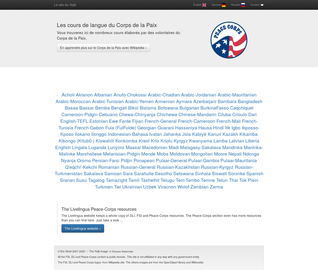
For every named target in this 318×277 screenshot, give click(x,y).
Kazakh (230, 133)
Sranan (67, 180)
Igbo (236, 127)
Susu (81, 180)
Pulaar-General (171, 160)
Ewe (113, 120)
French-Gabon (89, 127)
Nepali (235, 153)
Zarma (216, 186)
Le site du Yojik (65, 4)
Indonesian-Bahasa (128, 133)
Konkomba (126, 140)
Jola (186, 133)
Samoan (113, 173)
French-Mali (228, 120)
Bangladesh (250, 101)
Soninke (236, 173)
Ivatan (155, 133)
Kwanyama (200, 140)
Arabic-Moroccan (73, 101)
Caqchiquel (241, 107)
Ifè (227, 127)
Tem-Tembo (188, 180)
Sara (128, 173)
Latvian (236, 140)
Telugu (167, 180)
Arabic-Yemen (139, 101)
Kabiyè (199, 133)
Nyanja (68, 160)
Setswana (183, 173)
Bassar (86, 107)
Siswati (219, 173)
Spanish (254, 173)
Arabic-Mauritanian (237, 94)
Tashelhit (150, 180)
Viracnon (167, 186)
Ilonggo (99, 133)
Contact (255, 4)
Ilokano (82, 133)
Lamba (220, 140)
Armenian (165, 101)
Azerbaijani (204, 101)
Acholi (68, 94)
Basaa (71, 107)
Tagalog (96, 180)
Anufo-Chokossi (130, 94)
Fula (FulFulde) (120, 127)
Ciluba (224, 114)
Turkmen (104, 186)
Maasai (133, 147)
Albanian (103, 94)
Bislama (148, 107)
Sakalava (93, 173)
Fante (125, 120)
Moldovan (180, 153)
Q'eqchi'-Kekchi (81, 166)
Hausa (205, 127)
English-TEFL (74, 120)
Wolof (183, 186)
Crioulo (239, 114)
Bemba (102, 107)
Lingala (79, 147)
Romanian (108, 166)
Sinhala (203, 173)
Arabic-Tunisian (108, 101)
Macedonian (154, 147)
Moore (220, 153)
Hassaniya (186, 127)
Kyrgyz (181, 140)
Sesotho (163, 173)
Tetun (222, 180)
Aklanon (84, 94)
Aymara (184, 101)
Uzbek (149, 186)
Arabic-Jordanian (198, 94)
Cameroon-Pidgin (79, 114)
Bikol (133, 107)
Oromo (84, 160)
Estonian (98, 120)
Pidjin (126, 160)
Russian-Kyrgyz (217, 166)
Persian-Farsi (105, 160)
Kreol (144, 140)
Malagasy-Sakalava (200, 147)
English (197, 4)
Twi (117, 186)
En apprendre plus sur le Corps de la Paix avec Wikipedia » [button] (103, 47)
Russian (236, 4)
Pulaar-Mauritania (238, 160)
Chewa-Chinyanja (137, 114)
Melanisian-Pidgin (121, 153)
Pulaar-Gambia (203, 160)
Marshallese (89, 153)
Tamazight (116, 180)
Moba (162, 153)
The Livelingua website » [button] (83, 228)
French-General (161, 120)
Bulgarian (189, 107)
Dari (252, 114)
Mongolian (202, 153)
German (217, 4)
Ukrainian (132, 186)
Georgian (146, 127)
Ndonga (251, 153)
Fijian (137, 120)
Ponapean (144, 160)
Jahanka (172, 133)
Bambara (227, 101)
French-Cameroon (196, 120)
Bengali (119, 107)
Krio (155, 140)
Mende (148, 153)
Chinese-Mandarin (197, 114)
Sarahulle (144, 173)
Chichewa (167, 114)
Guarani (166, 127)
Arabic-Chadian (164, 94)
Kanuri (214, 133)
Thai (233, 180)
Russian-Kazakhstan (178, 166)
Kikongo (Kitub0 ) (76, 140)
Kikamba (248, 133)
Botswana (168, 107)
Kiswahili (105, 140)
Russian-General (138, 166)
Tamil (133, 180)
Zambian (199, 186)
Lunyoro (116, 147)
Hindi (218, 127)
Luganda (97, 147)
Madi (174, 147)
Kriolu (166, 140)
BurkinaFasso (214, 107)
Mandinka (232, 147)
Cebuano (108, 114)
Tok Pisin (248, 180)
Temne (208, 180)
